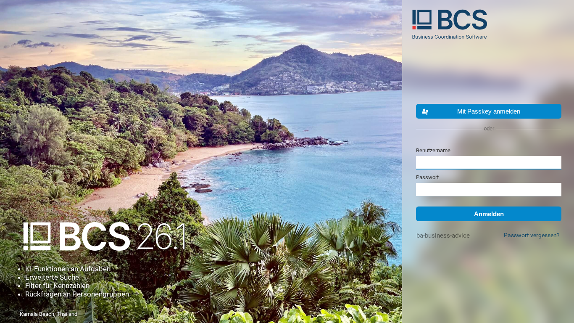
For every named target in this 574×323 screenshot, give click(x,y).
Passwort (427, 177)
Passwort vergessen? (532, 235)
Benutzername (433, 150)
